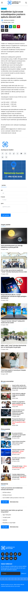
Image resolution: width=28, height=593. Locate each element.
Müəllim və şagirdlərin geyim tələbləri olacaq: (18, 403)
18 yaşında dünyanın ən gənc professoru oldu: (18, 421)
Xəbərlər (5, 520)
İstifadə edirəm (7, 492)
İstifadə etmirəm (7, 495)
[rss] (15, 558)
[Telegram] (7, 558)
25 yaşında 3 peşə (19, 466)
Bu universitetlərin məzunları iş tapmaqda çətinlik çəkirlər (19, 434)
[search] (26, 2)
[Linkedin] (11, 558)
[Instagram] (11, 554)
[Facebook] (3, 554)
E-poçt (3, 197)
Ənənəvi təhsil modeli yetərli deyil (18, 451)
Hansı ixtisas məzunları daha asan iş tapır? (18, 442)
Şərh (2, 203)
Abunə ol (23, 573)
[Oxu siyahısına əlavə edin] (6, 30)
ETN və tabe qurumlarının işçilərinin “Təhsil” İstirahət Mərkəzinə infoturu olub (14, 271)
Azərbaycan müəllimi (7, 150)
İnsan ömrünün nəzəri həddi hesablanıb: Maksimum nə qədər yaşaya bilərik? (18, 412)
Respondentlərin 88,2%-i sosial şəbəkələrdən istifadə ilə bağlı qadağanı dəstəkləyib (14, 296)
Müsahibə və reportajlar (9, 522)
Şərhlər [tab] (4, 185)
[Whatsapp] (19, 554)
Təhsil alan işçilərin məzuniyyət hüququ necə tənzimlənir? (13, 371)
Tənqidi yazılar (6, 517)
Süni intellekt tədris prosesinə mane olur (13, 497)
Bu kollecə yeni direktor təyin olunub (18, 458)
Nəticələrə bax (14, 502)
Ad (1, 190)
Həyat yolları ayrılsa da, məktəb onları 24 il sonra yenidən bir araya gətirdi (19, 387)
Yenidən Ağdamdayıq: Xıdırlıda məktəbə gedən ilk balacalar (19, 476)
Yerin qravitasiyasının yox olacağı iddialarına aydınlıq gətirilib (11, 246)
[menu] (2, 2)
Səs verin (4, 502)
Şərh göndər (5, 215)
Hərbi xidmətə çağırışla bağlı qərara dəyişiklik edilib (18, 395)
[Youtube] (3, 558)
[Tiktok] (15, 554)
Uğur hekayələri (7, 515)
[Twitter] (7, 554)
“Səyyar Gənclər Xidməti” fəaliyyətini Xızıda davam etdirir (13, 322)
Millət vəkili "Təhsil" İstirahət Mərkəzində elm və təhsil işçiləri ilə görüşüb (13, 346)
